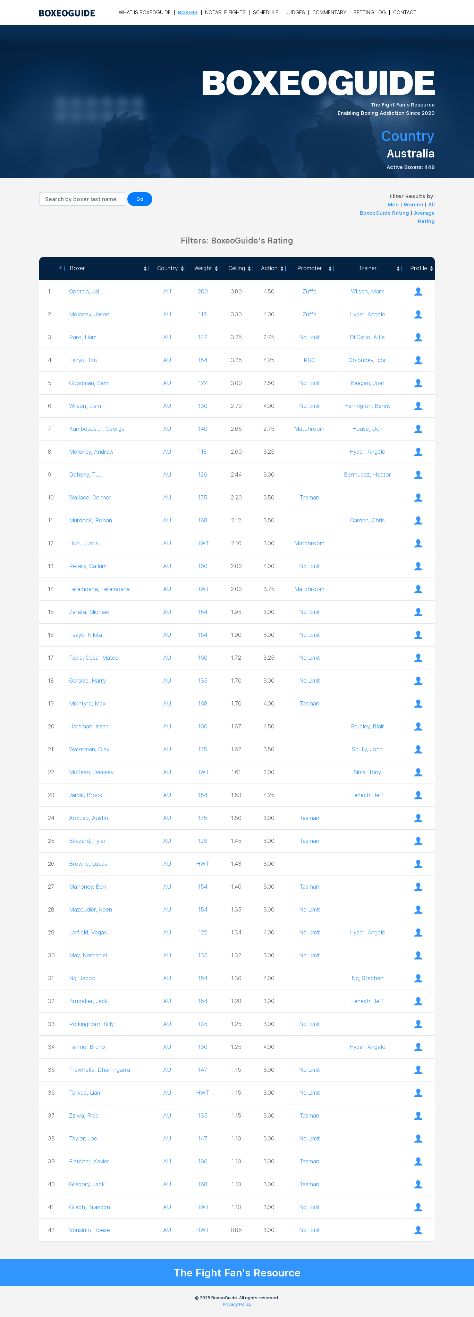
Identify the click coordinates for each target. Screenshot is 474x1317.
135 (203, 680)
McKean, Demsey (91, 772)
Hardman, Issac (89, 726)
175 (202, 497)
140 (203, 429)
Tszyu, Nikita (85, 635)
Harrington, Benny (367, 406)
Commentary (329, 12)
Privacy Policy (237, 1304)
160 (203, 566)
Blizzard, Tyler (87, 841)
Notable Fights (225, 12)
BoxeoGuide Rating (384, 213)
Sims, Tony (367, 772)
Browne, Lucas (88, 864)
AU (167, 291)
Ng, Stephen (367, 978)
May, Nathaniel (88, 955)
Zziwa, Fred (84, 1115)
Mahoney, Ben (87, 886)
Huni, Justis (83, 543)
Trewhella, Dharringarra (99, 1070)
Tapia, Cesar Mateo (94, 658)
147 (202, 337)
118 (202, 314)
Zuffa (309, 291)
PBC (309, 360)
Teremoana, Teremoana (99, 589)
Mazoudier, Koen (90, 909)
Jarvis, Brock (85, 795)
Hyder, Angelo (367, 314)
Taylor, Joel (84, 1138)
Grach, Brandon (89, 1207)
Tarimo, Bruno (87, 1047)
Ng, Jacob (82, 978)
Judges (295, 12)
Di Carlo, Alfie (367, 337)
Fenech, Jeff (367, 795)
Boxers (188, 12)
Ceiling (236, 268)
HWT (202, 543)
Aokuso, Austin (88, 818)
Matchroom (309, 429)
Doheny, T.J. (85, 474)
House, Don (367, 429)
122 (202, 383)
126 (202, 474)
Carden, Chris (367, 520)
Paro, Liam (82, 337)
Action (269, 268)
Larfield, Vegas (88, 932)
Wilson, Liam (85, 406)
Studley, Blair (367, 726)
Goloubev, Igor (367, 360)
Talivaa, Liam (85, 1092)
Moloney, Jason (89, 314)
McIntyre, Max (87, 703)
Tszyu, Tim (83, 360)
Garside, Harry (87, 680)
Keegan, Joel (367, 383)
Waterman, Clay (89, 749)
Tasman (309, 497)
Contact (404, 12)
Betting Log (370, 12)
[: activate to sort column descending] (51, 268)
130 (203, 406)
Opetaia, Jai (84, 291)
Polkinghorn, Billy (91, 1024)
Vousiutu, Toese (89, 1230)
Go (139, 199)
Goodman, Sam (88, 383)
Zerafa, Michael (89, 612)
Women (414, 205)
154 (203, 360)
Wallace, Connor (90, 497)
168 (203, 520)
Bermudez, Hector (367, 474)
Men (394, 205)
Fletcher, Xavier (89, 1161)
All (431, 205)
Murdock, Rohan (90, 520)
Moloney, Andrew (91, 451)
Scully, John (367, 749)
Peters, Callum (88, 566)
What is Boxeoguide (145, 12)
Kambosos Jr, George (97, 429)
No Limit (309, 337)
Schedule (265, 12)
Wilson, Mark (367, 291)
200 (203, 291)
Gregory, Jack (87, 1184)
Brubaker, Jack (88, 1001)
